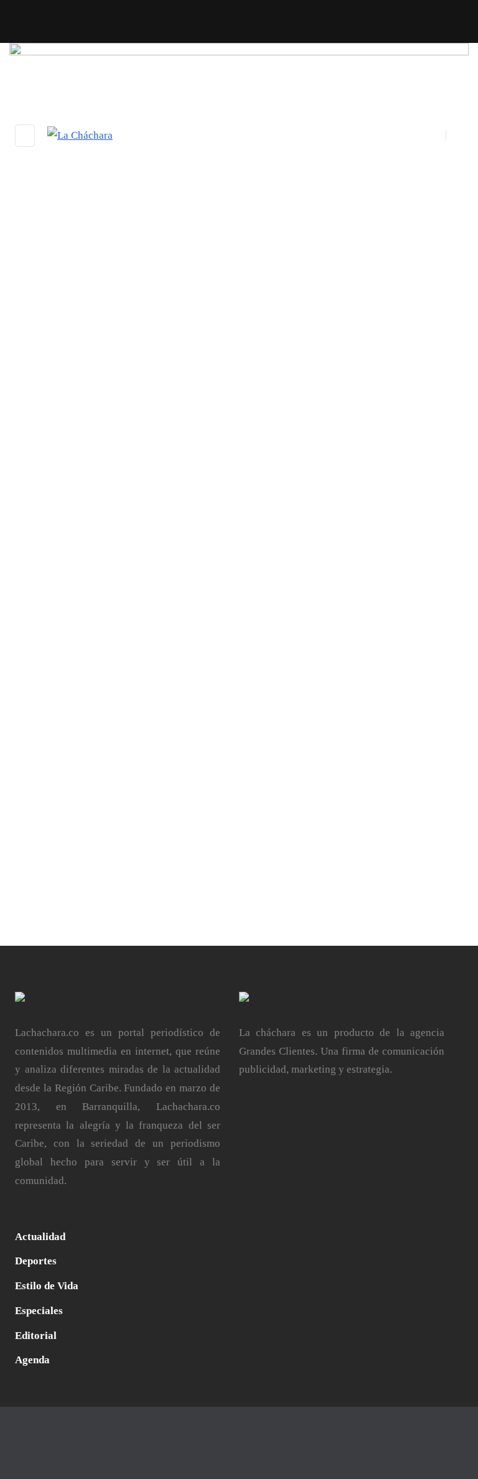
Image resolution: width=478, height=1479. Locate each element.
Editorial (36, 1335)
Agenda (32, 1360)
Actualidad (40, 1237)
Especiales (39, 1311)
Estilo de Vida (46, 1286)
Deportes (36, 1261)
